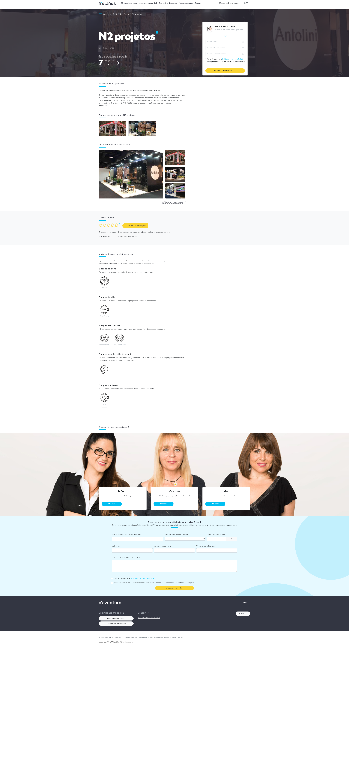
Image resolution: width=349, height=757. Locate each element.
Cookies (242, 614)
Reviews (198, 3)
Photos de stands (186, 3)
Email (112, 504)
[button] (131, 175)
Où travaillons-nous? (129, 3)
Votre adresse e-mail (163, 546)
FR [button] (247, 3)
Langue (244, 602)
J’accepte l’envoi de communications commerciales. (226, 62)
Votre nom (116, 546)
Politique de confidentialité (232, 59)
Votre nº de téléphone (205, 546)
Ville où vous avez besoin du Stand (127, 534)
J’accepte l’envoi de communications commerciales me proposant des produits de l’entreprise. (154, 583)
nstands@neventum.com (231, 3)
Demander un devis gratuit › (225, 70)
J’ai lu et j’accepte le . (225, 59)
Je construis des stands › (116, 623)
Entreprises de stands (168, 3)
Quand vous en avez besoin (176, 534)
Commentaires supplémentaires (126, 557)
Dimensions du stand (216, 534)
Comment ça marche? (148, 3)
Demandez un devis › (116, 618)
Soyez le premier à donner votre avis (113, 56)
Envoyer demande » (174, 588)
